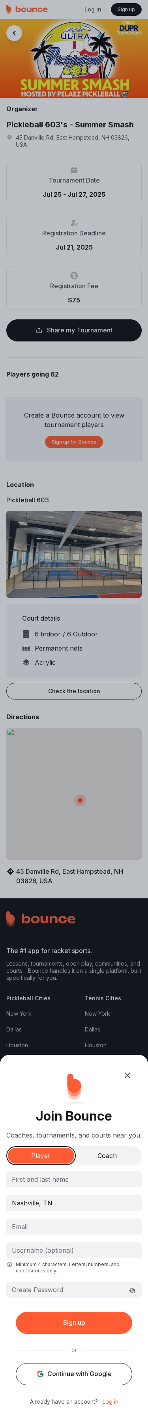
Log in (110, 1402)
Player (41, 1156)
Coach (107, 1156)
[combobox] (74, 1203)
